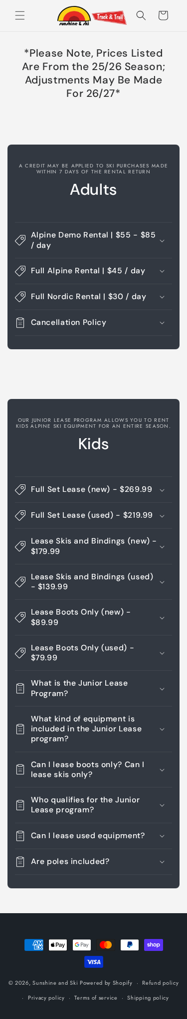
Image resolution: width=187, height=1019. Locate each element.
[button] (20, 15)
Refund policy (160, 983)
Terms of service (95, 998)
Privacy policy (46, 998)
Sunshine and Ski (55, 983)
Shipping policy (148, 998)
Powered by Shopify (106, 983)
